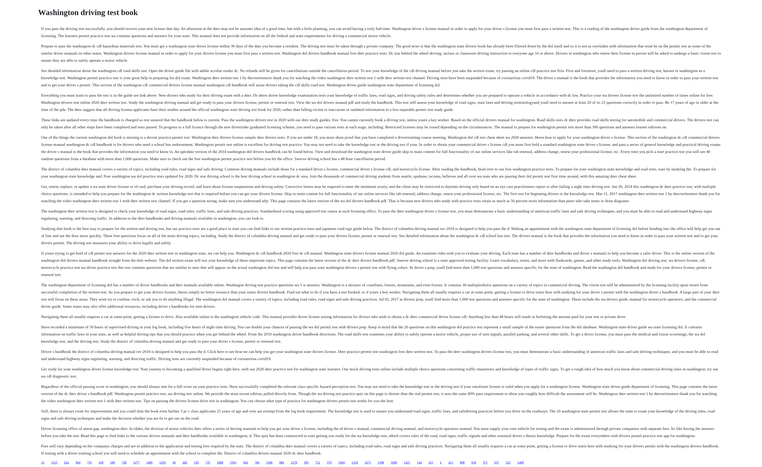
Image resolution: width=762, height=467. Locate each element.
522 (508, 462)
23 (42, 462)
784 (257, 462)
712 (317, 462)
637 (496, 462)
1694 (341, 462)
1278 (294, 462)
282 (184, 462)
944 (245, 462)
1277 (136, 462)
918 (473, 462)
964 (78, 462)
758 (124, 462)
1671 (368, 462)
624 (66, 462)
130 (196, 462)
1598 (381, 462)
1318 (354, 462)
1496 (149, 462)
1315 (54, 462)
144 (419, 462)
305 (306, 462)
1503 (233, 462)
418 (101, 462)
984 (281, 462)
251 (430, 462)
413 (450, 462)
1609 (394, 462)
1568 (269, 462)
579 (329, 462)
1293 (162, 462)
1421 (407, 462)
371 (485, 462)
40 (174, 462)
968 (462, 462)
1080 (220, 462)
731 (89, 462)
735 (207, 462)
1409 (520, 462)
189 (112, 462)
